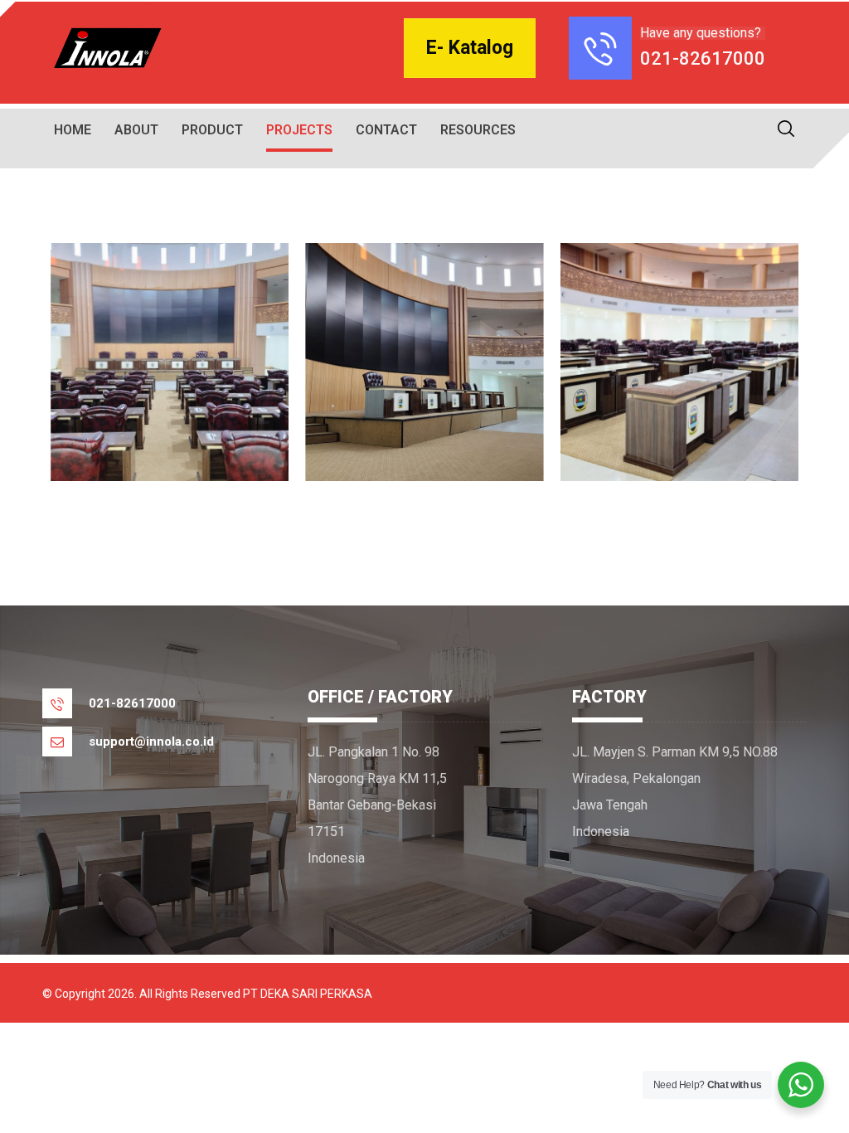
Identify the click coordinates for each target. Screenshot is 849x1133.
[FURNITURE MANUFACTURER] (104, 48)
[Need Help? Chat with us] (801, 1085)
